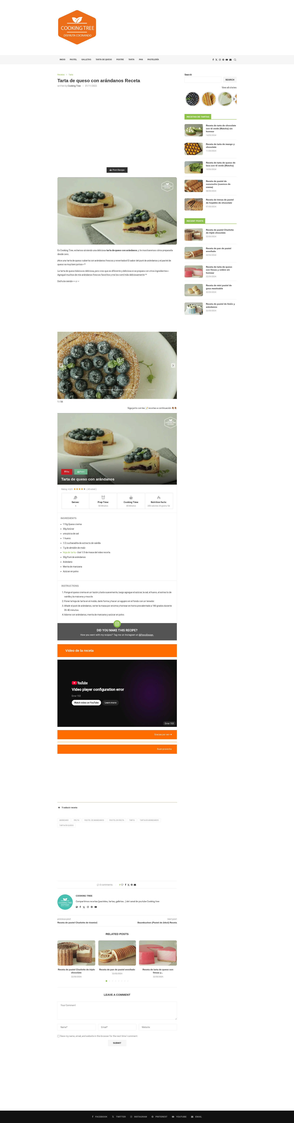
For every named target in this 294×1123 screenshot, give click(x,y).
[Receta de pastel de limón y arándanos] (194, 309)
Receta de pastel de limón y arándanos (220, 305)
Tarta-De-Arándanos (149, 820)
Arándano (64, 820)
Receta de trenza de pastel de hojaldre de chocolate (220, 201)
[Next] (234, 99)
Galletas (86, 59)
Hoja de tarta (69, 552)
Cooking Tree (74, 86)
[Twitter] (216, 59)
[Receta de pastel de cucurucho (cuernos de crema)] (194, 186)
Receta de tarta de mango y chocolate (220, 145)
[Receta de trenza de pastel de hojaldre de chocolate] (194, 204)
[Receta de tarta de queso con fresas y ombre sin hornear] (158, 953)
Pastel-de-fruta (116, 820)
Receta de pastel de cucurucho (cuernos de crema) (218, 184)
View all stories (229, 87)
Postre (120, 59)
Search (188, 74)
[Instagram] (220, 59)
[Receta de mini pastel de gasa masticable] (194, 290)
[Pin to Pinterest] (132, 885)
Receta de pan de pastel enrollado (117, 969)
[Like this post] (122, 885)
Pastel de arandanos (94, 820)
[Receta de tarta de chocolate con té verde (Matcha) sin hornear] (194, 130)
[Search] (235, 59)
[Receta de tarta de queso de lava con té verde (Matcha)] (194, 167)
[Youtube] (227, 59)
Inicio (62, 59)
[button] (61, 365)
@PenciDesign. (146, 634)
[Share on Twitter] (128, 885)
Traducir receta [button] (69, 807)
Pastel (73, 59)
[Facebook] (213, 59)
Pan (141, 59)
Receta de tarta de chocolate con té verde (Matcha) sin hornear (221, 128)
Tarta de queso (104, 59)
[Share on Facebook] (125, 885)
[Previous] (187, 99)
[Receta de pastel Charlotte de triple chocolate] (76, 953)
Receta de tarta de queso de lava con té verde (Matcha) (220, 164)
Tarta (131, 59)
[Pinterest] (223, 59)
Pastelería (153, 59)
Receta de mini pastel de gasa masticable (219, 287)
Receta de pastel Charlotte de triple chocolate (220, 231)
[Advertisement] (178, 27)
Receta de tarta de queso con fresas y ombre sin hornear (219, 270)
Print (82, 472)
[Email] (230, 59)
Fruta (76, 820)
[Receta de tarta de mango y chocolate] (194, 149)
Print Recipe (118, 170)
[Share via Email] (135, 885)
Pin (67, 472)
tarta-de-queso (66, 825)
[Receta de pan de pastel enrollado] (117, 953)
